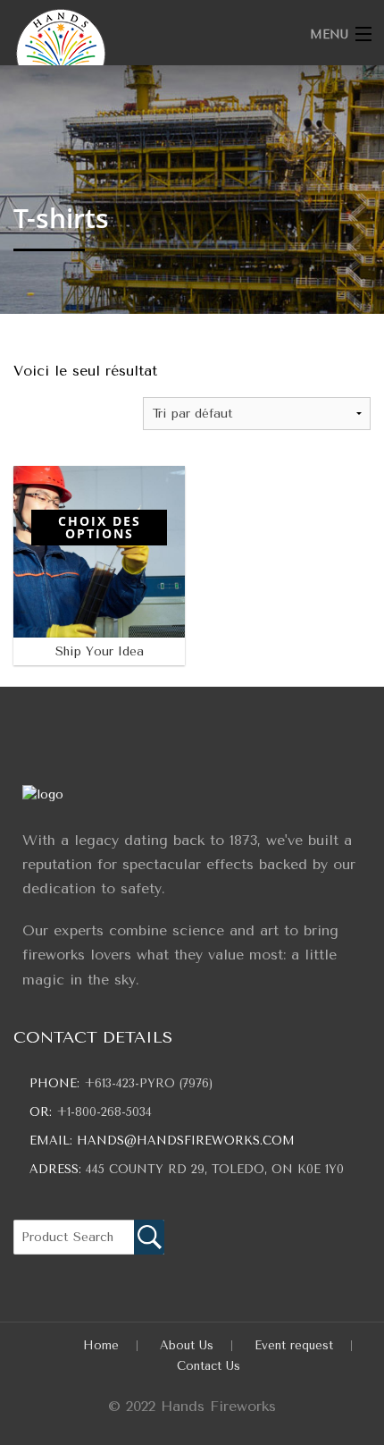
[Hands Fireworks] (154, 53)
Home (101, 1365)
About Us (186, 1365)
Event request (294, 1365)
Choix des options (99, 518)
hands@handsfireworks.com (186, 1160)
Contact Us (208, 1384)
